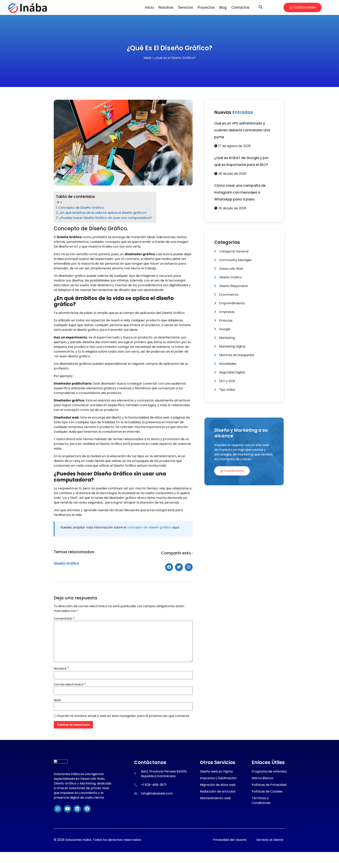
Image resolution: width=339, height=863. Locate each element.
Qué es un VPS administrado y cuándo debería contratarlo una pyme (242, 130)
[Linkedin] (77, 809)
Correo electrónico (70, 684)
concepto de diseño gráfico (149, 527)
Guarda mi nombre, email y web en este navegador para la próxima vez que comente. (123, 716)
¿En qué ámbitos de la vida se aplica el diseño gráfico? (103, 212)
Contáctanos (234, 471)
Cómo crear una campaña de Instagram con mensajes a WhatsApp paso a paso (240, 192)
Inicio (147, 58)
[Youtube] (67, 809)
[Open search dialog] (260, 7)
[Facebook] (87, 809)
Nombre (61, 668)
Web (57, 700)
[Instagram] (58, 809)
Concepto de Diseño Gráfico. (81, 207)
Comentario (64, 618)
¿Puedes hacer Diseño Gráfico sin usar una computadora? (105, 218)
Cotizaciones (305, 7)
